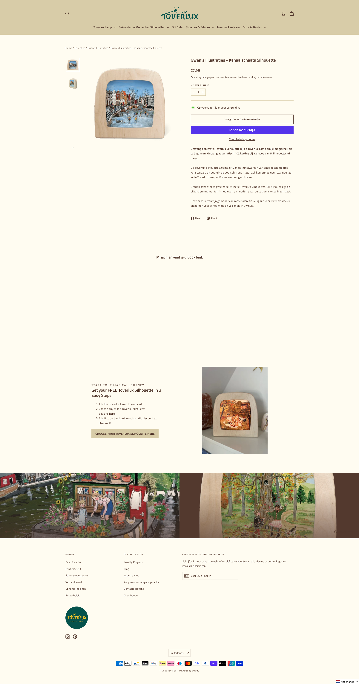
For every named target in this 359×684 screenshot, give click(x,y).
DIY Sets (177, 27)
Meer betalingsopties (242, 139)
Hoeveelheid (200, 85)
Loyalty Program (133, 562)
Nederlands (177, 653)
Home (68, 48)
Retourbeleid (72, 595)
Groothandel (131, 595)
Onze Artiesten (253, 27)
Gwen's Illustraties (98, 48)
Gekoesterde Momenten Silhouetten (142, 27)
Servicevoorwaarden (77, 575)
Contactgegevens (134, 589)
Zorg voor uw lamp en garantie (141, 582)
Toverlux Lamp (103, 27)
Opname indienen (75, 589)
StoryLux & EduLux (198, 27)
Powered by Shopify (189, 670)
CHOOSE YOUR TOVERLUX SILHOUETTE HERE (125, 433)
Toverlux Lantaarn (228, 27)
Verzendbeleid (73, 582)
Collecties (79, 48)
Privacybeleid (73, 569)
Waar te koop (131, 575)
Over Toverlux (73, 562)
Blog (126, 569)
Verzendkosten (224, 77)
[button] (347, 681)
